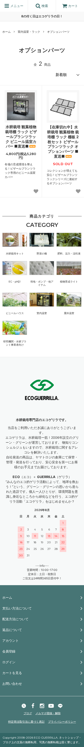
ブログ (28, 713)
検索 (44, 6)
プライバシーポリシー (62, 721)
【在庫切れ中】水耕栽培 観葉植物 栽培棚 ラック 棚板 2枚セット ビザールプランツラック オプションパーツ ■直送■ (63, 142)
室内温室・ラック (29, 31)
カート (73, 6)
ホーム (6, 31)
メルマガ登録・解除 (48, 713)
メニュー (16, 6)
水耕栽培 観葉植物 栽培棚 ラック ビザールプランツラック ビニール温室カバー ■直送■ (21, 136)
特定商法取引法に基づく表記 (26, 721)
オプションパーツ (58, 31)
